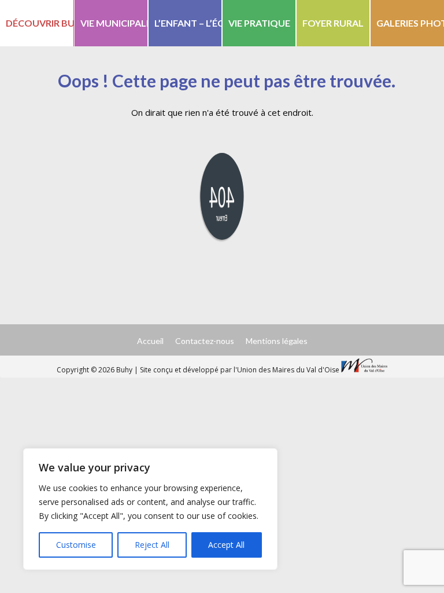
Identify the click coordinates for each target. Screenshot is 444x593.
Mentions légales (277, 341)
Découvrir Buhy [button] (40, 22)
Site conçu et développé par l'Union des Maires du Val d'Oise (239, 370)
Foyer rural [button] (333, 22)
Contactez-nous (204, 341)
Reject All (152, 544)
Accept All (226, 544)
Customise (76, 544)
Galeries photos (410, 22)
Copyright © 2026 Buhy (95, 370)
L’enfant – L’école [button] (188, 22)
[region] (150, 509)
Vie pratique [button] (259, 22)
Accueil (150, 341)
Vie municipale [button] (114, 22)
